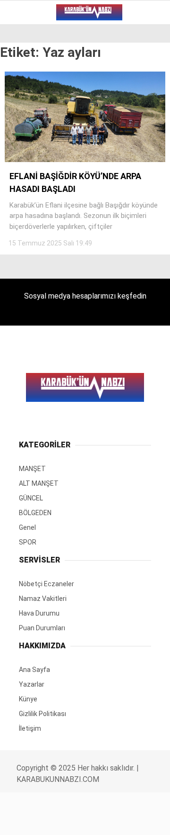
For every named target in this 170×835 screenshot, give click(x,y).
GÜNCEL (27, 97)
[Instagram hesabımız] (81, 819)
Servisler (31, 174)
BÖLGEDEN (30, 116)
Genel (24, 135)
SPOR (22, 154)
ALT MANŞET (34, 78)
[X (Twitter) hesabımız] (54, 819)
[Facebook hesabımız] (28, 819)
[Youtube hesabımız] (108, 819)
